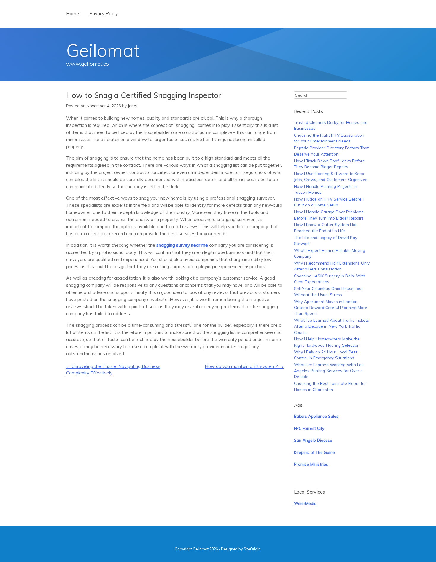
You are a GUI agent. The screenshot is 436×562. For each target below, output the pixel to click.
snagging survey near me (182, 245)
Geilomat (103, 50)
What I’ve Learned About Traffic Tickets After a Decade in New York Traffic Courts (331, 326)
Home (72, 13)
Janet (133, 105)
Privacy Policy (103, 13)
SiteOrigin (252, 549)
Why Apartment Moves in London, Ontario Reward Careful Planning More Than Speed (330, 307)
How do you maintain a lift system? (244, 366)
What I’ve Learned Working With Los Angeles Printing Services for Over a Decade (329, 370)
